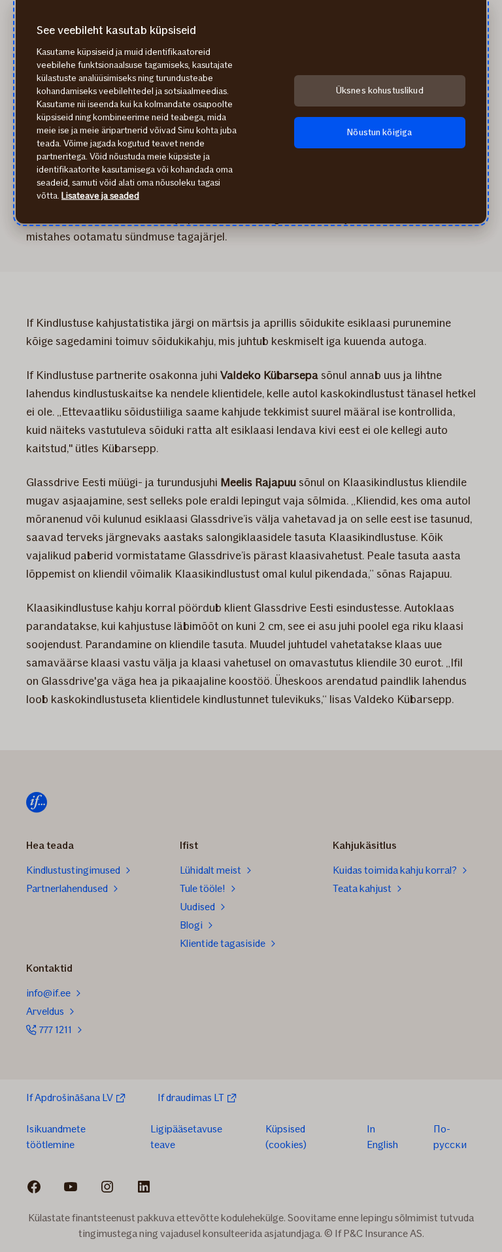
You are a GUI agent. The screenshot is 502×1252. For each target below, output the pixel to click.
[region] (251, 111)
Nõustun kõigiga (379, 132)
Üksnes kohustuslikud (380, 90)
